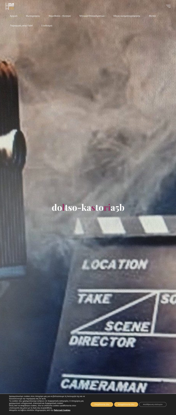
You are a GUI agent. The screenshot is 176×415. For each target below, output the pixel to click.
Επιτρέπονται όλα (101, 404)
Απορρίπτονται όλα (126, 404)
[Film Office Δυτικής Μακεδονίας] (13, 6)
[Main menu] (168, 6)
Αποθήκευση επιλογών (153, 404)
